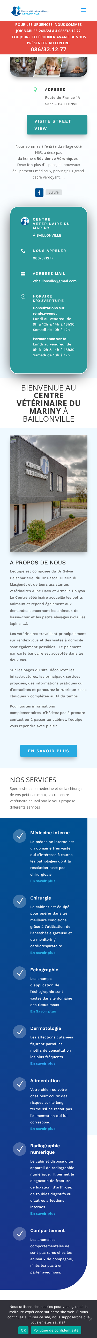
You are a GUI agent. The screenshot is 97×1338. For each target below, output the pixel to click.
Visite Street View (52, 125)
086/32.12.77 (48, 49)
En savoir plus (48, 750)
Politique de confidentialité (56, 1330)
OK (23, 1330)
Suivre (54, 192)
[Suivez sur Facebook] (39, 192)
